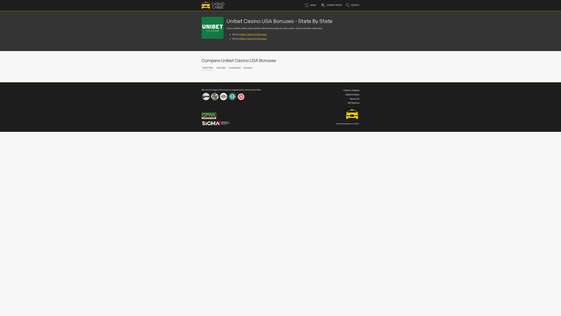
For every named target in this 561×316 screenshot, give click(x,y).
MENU (313, 5)
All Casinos (353, 102)
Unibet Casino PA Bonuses (253, 34)
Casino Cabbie (351, 90)
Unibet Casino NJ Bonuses (253, 38)
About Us (354, 98)
